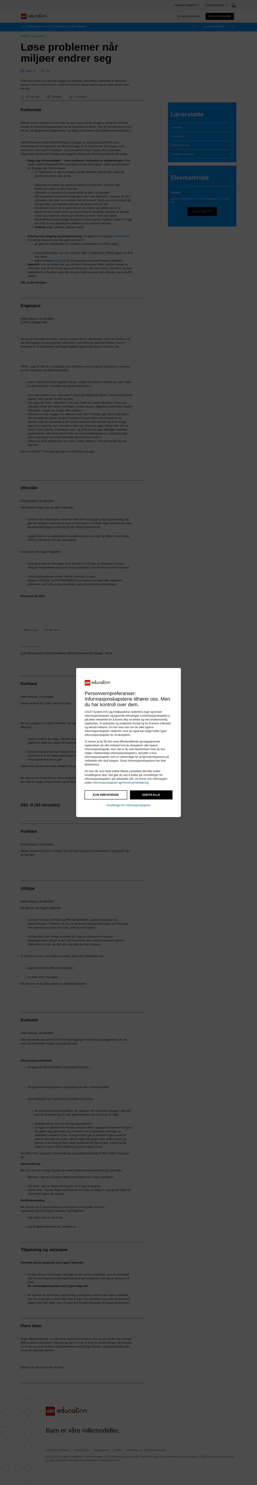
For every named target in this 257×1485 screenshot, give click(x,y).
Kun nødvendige (106, 794)
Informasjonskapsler (105, 782)
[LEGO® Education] (98, 683)
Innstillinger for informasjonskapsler (129, 805)
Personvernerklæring (135, 782)
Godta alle (151, 794)
